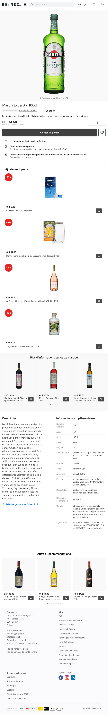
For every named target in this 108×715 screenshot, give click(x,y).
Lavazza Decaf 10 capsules (19, 210)
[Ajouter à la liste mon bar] (102, 132)
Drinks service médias (17, 698)
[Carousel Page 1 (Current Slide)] (50, 404)
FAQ (60, 616)
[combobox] (51, 4)
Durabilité (11, 690)
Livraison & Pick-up (67, 629)
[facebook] (60, 677)
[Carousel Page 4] (57, 404)
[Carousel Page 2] (52, 404)
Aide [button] (60, 612)
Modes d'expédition (67, 659)
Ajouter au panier (49, 132)
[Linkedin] (73, 677)
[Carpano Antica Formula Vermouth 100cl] (18, 574)
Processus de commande (70, 620)
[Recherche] (32, 4)
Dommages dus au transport (71, 637)
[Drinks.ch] (11, 4)
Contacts (11, 677)
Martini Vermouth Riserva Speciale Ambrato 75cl (85, 399)
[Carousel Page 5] (56, 603)
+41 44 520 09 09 (15, 634)
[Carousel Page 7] (60, 603)
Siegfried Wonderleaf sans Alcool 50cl (23, 346)
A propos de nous (15, 681)
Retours (62, 646)
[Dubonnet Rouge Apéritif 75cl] (89, 574)
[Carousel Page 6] (58, 603)
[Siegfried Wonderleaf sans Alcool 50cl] (54, 323)
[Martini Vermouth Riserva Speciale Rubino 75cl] (18, 376)
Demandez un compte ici (22, 157)
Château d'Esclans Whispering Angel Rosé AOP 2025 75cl (32, 301)
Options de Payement (68, 633)
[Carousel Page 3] (55, 404)
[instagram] (67, 677)
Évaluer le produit (28, 110)
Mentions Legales (66, 663)
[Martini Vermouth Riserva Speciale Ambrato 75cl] (89, 376)
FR (79, 4)
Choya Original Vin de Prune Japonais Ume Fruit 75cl (49, 599)
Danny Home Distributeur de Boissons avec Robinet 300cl (32, 256)
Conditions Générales (68, 650)
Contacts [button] (12, 612)
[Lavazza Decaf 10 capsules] (54, 187)
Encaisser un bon (66, 624)
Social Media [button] (65, 672)
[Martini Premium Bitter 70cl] (54, 376)
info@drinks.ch (13, 637)
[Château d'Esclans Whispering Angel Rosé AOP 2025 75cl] (54, 278)
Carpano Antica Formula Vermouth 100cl (15, 597)
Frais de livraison (66, 642)
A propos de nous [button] (16, 673)
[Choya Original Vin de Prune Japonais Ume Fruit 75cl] (54, 574)
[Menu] (25, 4)
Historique (11, 685)
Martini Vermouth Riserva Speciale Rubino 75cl (15, 399)
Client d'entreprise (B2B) (18, 694)
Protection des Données (69, 655)
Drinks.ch (96, 708)
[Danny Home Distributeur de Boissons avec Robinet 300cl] (54, 233)
